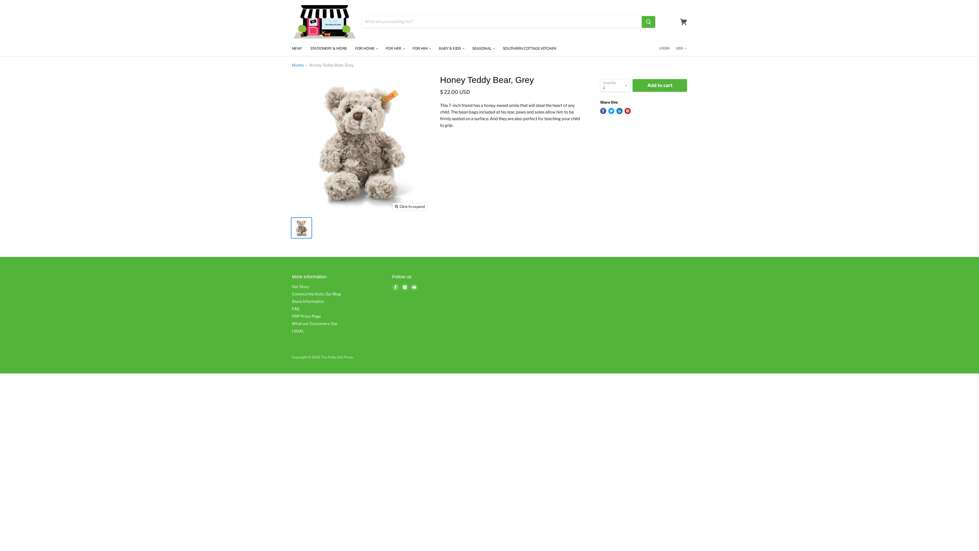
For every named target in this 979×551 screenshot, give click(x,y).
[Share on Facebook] (603, 111)
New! (297, 48)
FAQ (295, 309)
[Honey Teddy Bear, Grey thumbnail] (301, 228)
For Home (365, 48)
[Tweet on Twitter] (611, 111)
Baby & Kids (450, 48)
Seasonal (482, 48)
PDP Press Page (306, 316)
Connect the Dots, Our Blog (316, 294)
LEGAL (298, 331)
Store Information (308, 301)
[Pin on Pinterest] (628, 111)
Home (298, 65)
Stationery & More (328, 48)
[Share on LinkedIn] (619, 111)
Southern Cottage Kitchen (529, 48)
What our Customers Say (314, 323)
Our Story (300, 286)
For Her (394, 48)
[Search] (648, 22)
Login (664, 48)
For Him (420, 48)
